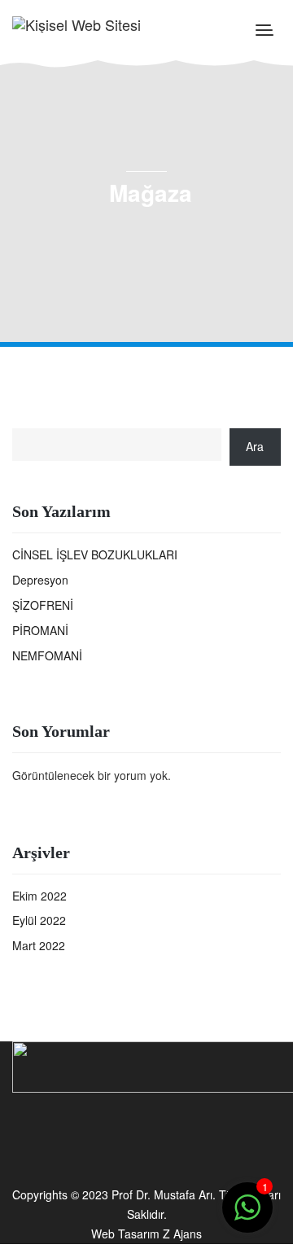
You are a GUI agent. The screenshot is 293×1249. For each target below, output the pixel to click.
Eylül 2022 (39, 920)
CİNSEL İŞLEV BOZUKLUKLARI (94, 554)
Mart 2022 (38, 945)
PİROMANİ (40, 630)
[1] (247, 1215)
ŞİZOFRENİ (42, 605)
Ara (255, 446)
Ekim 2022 (39, 895)
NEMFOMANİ (47, 655)
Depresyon (40, 580)
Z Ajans (182, 1233)
